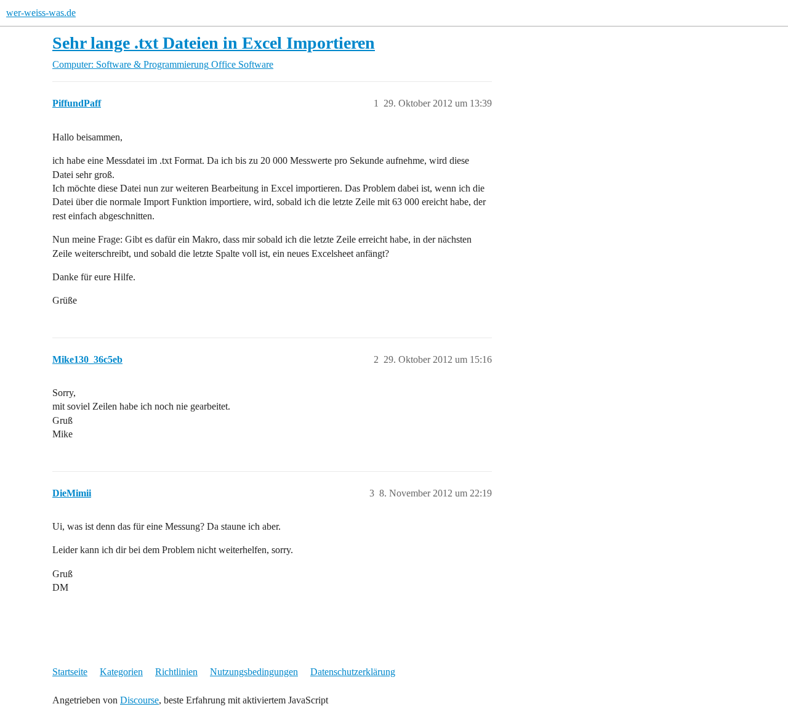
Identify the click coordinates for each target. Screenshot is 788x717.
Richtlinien (176, 671)
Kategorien (121, 671)
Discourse (139, 700)
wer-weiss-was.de (41, 12)
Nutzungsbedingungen (254, 671)
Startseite (69, 671)
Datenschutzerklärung (352, 671)
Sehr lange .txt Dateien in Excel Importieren (213, 42)
